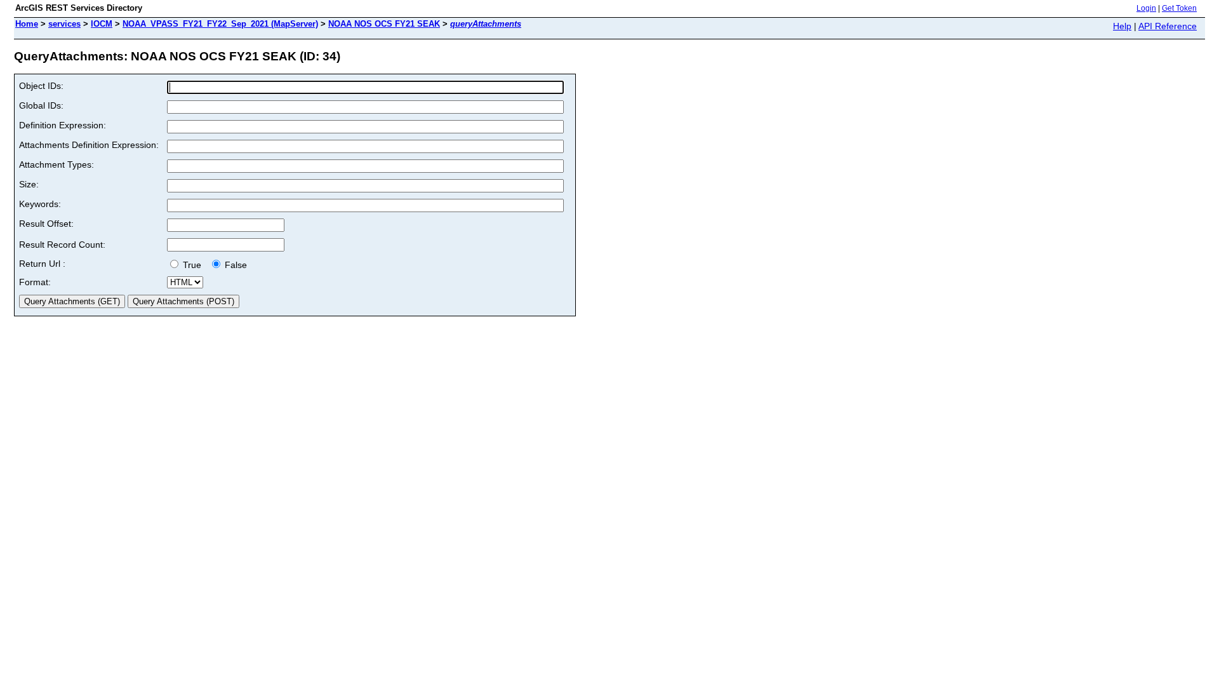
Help (1122, 26)
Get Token (1179, 8)
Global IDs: (41, 105)
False (234, 265)
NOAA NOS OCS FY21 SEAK (384, 24)
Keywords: (40, 204)
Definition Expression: (62, 125)
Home (26, 24)
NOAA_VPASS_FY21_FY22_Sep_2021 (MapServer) (220, 24)
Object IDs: (41, 86)
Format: (35, 282)
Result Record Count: (62, 244)
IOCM (101, 24)
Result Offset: (46, 224)
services (64, 24)
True (193, 265)
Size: (29, 184)
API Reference (1167, 26)
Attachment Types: (56, 164)
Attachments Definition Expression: (89, 145)
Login (1146, 8)
